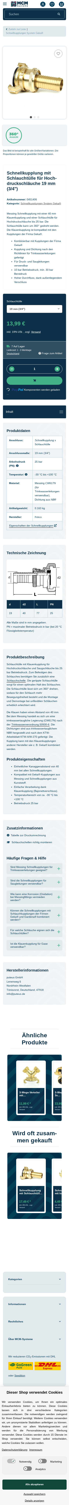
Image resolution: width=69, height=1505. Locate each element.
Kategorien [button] (15, 1306)
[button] (42, 4)
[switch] (25, 1461)
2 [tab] (34, 117)
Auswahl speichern (34, 1494)
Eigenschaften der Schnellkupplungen (33, 529)
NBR (57, 503)
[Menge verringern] (11, 377)
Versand (37, 340)
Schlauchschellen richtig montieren (35, 858)
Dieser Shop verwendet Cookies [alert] (34, 1388)
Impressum (40, 1449)
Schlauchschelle (23, 684)
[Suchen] (59, 14)
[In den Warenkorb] (6, 45)
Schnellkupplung (47, 448)
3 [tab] (38, 117)
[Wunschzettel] (52, 4)
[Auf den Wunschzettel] (58, 54)
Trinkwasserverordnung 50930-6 (28, 737)
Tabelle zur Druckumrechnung (30, 851)
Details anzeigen (34, 1500)
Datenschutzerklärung (16, 1449)
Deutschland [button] (14, 362)
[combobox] (34, 317)
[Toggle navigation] (61, 420)
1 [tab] (31, 117)
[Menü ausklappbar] (5, 2)
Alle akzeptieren (34, 1484)
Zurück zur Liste (18, 29)
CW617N (52, 491)
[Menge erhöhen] (57, 377)
